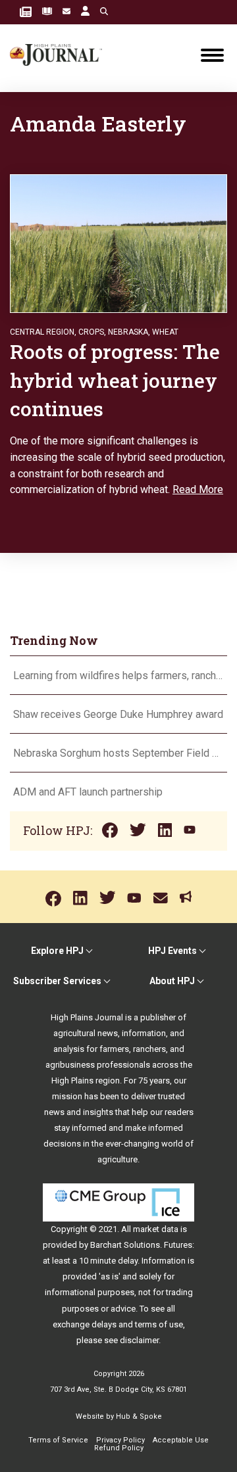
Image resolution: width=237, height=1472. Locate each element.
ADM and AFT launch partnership (88, 792)
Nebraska (128, 332)
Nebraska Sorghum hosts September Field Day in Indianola (118, 753)
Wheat (165, 332)
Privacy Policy (120, 1440)
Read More (197, 489)
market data (155, 1229)
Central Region (42, 332)
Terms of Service (58, 1440)
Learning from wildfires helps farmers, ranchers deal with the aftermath (118, 675)
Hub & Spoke (139, 1416)
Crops (91, 332)
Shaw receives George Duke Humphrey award (118, 714)
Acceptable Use (181, 1440)
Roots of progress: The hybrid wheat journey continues (115, 380)
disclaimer (139, 1340)
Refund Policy (119, 1448)
